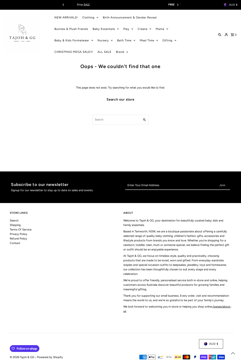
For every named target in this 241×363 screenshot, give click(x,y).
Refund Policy (18, 238)
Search (14, 220)
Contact (15, 243)
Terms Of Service (20, 229)
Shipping (15, 225)
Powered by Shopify (50, 357)
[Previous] (63, 5)
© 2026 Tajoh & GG (22, 357)
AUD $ (233, 4)
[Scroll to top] (233, 353)
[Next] (177, 5)
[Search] (219, 34)
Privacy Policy (18, 234)
